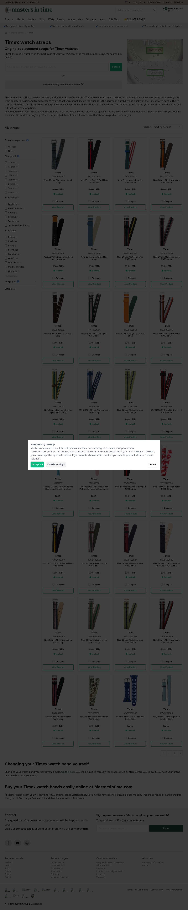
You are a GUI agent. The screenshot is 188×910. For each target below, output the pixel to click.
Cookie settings (56, 464)
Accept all (37, 464)
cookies (82, 448)
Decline (152, 464)
